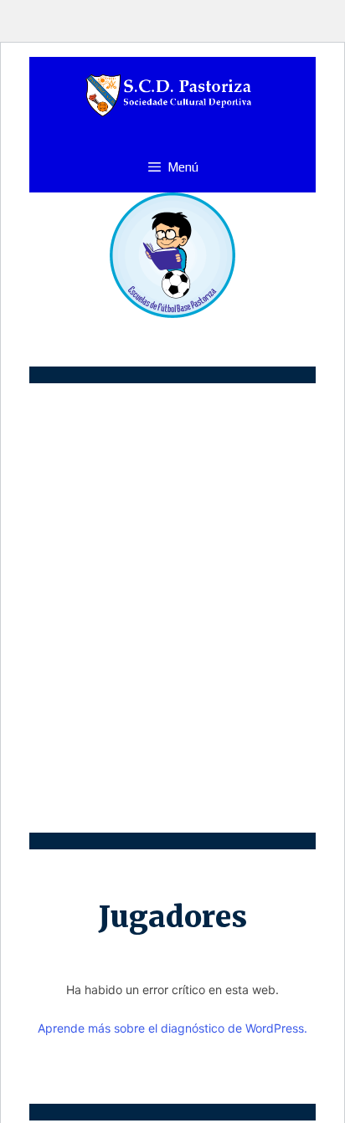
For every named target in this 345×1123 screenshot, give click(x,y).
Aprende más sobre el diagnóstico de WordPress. (172, 1028)
